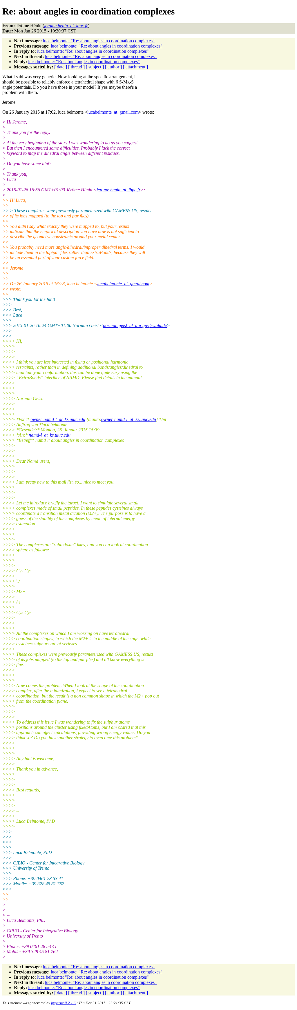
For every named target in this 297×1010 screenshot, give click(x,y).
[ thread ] (76, 66)
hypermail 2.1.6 (63, 1003)
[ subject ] (95, 66)
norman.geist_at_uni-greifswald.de (135, 325)
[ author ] (113, 66)
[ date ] (60, 66)
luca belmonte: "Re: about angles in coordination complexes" (99, 40)
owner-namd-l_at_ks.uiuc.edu (57, 419)
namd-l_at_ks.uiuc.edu (49, 435)
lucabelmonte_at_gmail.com (113, 112)
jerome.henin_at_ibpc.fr (118, 189)
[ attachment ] (135, 66)
